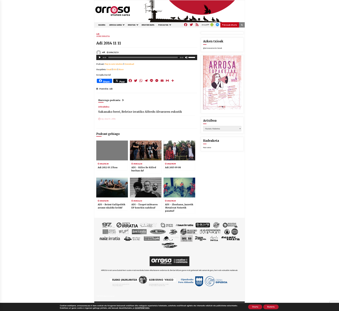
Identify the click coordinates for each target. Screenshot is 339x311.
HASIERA (101, 25)
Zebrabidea (103, 107)
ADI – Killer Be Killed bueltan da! (143, 169)
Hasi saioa (207, 147)
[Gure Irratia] (139, 231)
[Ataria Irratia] (167, 225)
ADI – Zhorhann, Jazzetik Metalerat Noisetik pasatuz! (179, 207)
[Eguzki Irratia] (229, 225)
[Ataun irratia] (184, 225)
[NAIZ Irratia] (110, 238)
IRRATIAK (132, 25)
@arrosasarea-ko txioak (212, 48)
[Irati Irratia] (173, 231)
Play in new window (113, 64)
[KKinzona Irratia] (210, 231)
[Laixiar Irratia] (234, 231)
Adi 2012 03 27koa (107, 167)
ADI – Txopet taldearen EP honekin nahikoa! (144, 206)
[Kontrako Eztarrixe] (227, 231)
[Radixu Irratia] (171, 238)
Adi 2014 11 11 (108, 43)
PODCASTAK (163, 25)
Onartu (255, 307)
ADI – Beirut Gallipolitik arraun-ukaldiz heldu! (111, 206)
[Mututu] (186, 57)
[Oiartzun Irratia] (132, 238)
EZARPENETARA (142, 308)
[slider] (192, 57)
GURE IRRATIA (103, 36)
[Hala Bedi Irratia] (157, 231)
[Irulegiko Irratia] (189, 231)
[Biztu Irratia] (216, 225)
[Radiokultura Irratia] (151, 238)
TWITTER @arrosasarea (105, 296)
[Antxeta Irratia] (127, 225)
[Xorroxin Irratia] (230, 238)
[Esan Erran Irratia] (109, 231)
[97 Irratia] (108, 225)
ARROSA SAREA (115, 25)
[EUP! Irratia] (123, 231)
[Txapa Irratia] (200, 238)
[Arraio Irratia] (148, 225)
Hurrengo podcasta (109, 100)
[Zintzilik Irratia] (169, 245)
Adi (97, 34)
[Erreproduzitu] (99, 57)
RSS (115, 69)
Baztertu (271, 307)
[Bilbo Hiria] (202, 225)
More (121, 69)
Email (109, 69)
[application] (146, 57)
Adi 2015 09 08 (173, 167)
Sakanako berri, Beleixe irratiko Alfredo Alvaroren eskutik (140, 112)
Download (129, 64)
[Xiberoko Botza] (214, 238)
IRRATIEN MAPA (148, 25)
